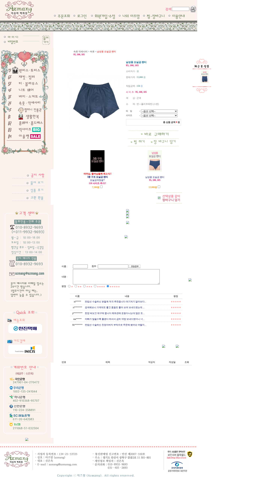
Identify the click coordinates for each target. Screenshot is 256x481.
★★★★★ (115, 286)
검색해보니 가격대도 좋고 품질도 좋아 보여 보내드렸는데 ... (114, 307)
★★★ (89, 286)
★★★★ (101, 286)
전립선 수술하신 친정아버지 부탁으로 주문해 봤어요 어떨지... (115, 325)
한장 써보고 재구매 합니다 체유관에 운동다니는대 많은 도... (114, 313)
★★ (80, 286)
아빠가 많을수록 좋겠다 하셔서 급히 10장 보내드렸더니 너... (114, 319)
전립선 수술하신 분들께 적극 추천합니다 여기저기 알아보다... (115, 301)
